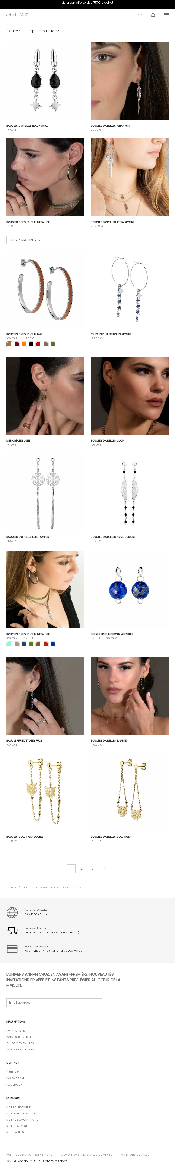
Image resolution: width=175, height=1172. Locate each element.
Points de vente (19, 1037)
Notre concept (18, 1126)
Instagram (15, 1078)
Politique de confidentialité (29, 1154)
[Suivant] (103, 868)
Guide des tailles (20, 1043)
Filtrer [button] (16, 31)
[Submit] (98, 1002)
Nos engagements (21, 1113)
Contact (13, 1072)
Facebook (14, 1085)
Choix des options (26, 240)
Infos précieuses (20, 1049)
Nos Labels (15, 1132)
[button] (140, 14)
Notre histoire (18, 1107)
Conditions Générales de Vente (86, 1154)
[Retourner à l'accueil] (17, 14)
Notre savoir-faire (22, 1119)
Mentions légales (135, 1154)
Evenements (15, 1031)
